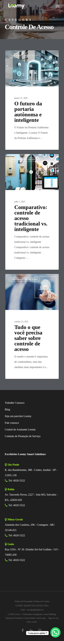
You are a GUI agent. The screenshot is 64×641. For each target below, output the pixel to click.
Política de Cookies (42, 601)
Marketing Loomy (19, 54)
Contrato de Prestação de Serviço (22, 436)
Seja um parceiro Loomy (18, 416)
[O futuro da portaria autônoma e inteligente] (32, 100)
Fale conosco (12, 422)
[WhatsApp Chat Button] (55, 632)
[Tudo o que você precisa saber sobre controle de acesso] (32, 326)
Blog (7, 409)
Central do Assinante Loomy (20, 429)
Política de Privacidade (24, 601)
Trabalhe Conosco (14, 402)
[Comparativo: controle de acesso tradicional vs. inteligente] (32, 212)
